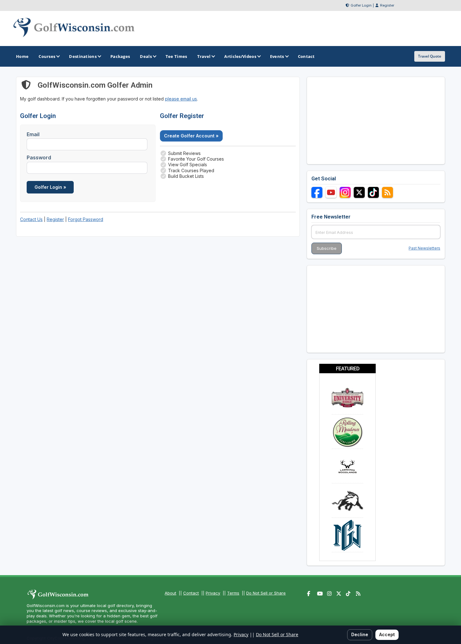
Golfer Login (361, 5)
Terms (233, 592)
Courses (47, 56)
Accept (387, 634)
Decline (359, 634)
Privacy (213, 592)
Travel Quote (429, 56)
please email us (181, 98)
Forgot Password (85, 219)
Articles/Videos (240, 56)
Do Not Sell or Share (266, 592)
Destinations (83, 56)
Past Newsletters (424, 248)
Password (39, 157)
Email (33, 134)
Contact (191, 592)
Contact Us (31, 219)
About (170, 592)
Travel (204, 56)
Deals (146, 56)
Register (387, 5)
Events (277, 56)
